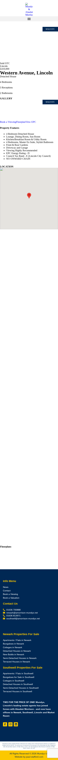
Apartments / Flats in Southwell (18, 673)
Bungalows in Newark (13, 644)
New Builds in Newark (13, 654)
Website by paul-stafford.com (29, 757)
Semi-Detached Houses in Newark (20, 658)
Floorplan (21, 122)
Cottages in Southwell (13, 681)
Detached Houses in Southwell (18, 684)
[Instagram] (10, 724)
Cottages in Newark (12, 647)
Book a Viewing (8, 122)
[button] (29, 18)
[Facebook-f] (5, 724)
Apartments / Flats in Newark (17, 640)
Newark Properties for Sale (21, 634)
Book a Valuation (11, 598)
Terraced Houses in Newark (16, 662)
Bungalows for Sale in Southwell (18, 677)
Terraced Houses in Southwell (17, 691)
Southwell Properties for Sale (22, 667)
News (5, 587)
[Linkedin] (16, 724)
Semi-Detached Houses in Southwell (21, 688)
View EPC (31, 122)
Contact (7, 591)
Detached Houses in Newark (17, 651)
